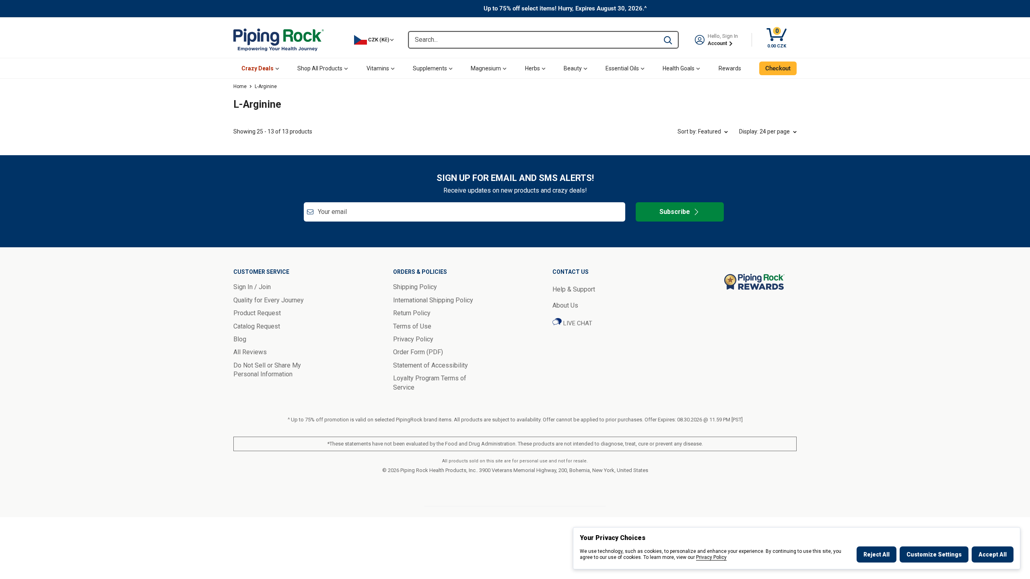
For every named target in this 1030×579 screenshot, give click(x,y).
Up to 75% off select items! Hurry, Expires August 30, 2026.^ (565, 8)
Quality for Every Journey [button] (268, 300)
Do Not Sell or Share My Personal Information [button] (267, 369)
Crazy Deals (257, 68)
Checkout (778, 68)
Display (764, 131)
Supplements (430, 68)
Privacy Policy (711, 557)
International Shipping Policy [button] (433, 300)
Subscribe (674, 212)
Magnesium (486, 68)
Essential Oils (622, 68)
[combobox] (533, 40)
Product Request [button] (257, 313)
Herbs (532, 68)
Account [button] (718, 43)
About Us (565, 305)
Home (240, 86)
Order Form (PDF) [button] (418, 352)
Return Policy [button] (412, 313)
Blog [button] (239, 339)
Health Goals (678, 68)
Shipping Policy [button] (415, 287)
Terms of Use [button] (412, 326)
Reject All (876, 554)
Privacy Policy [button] (413, 339)
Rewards (730, 68)
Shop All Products (319, 68)
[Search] (668, 40)
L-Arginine (266, 86)
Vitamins (378, 68)
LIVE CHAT (577, 323)
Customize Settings (934, 554)
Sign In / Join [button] (252, 287)
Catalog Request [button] (256, 326)
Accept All (992, 554)
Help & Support (573, 289)
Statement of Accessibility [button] (430, 365)
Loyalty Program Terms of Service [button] (429, 382)
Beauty (573, 68)
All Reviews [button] (250, 352)
